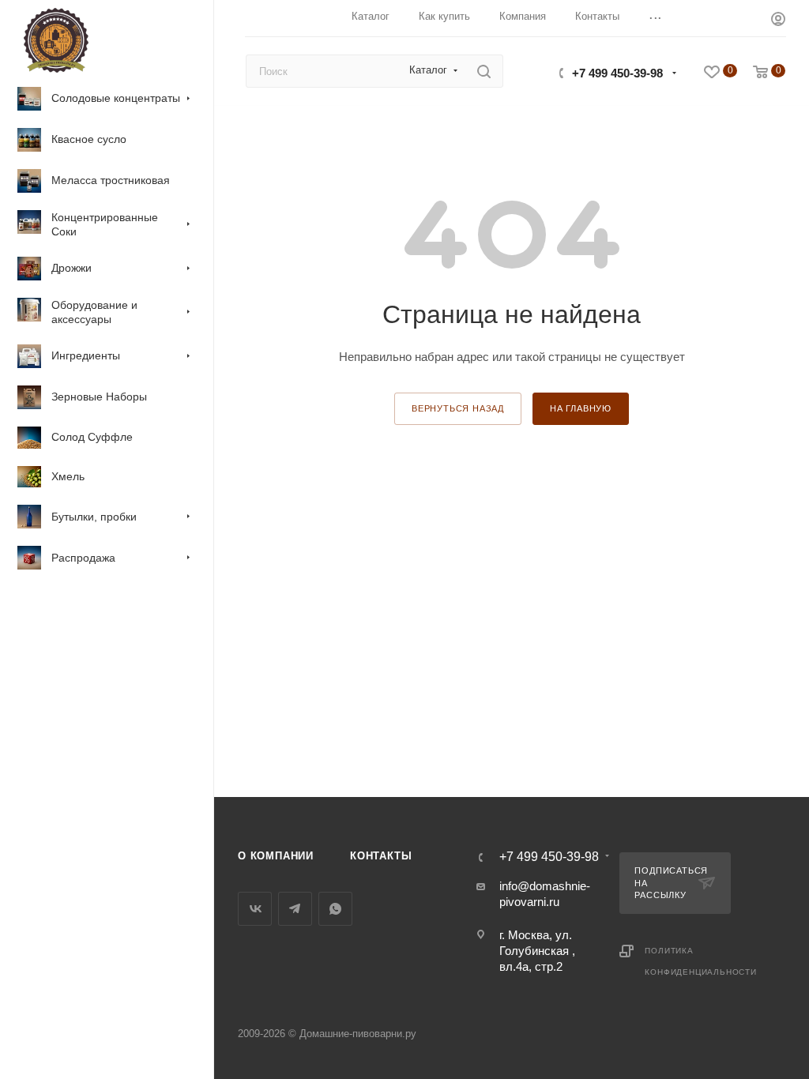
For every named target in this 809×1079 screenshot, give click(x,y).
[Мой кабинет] (778, 21)
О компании (276, 856)
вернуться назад (458, 408)
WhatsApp (335, 909)
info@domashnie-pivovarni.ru (544, 893)
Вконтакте (255, 909)
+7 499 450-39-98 (617, 73)
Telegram (295, 909)
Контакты (381, 856)
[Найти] (484, 71)
